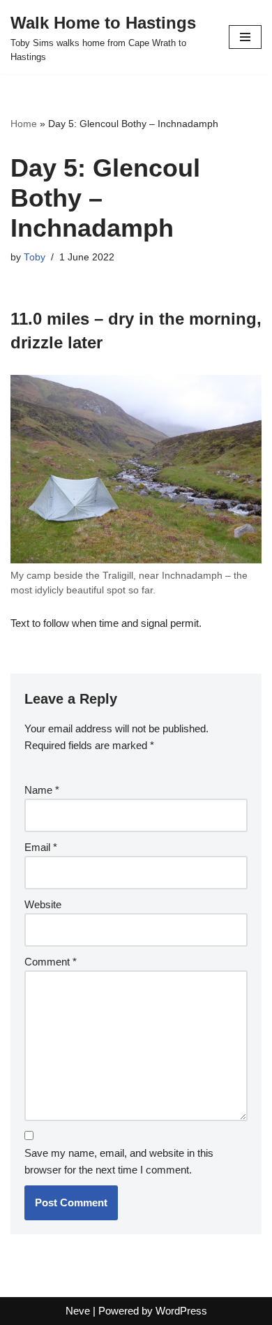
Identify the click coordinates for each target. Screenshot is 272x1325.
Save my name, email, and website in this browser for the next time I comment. (118, 1161)
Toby (34, 257)
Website (42, 904)
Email (40, 847)
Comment (50, 962)
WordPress (181, 1311)
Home (23, 123)
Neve (78, 1311)
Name (41, 790)
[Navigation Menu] (245, 37)
